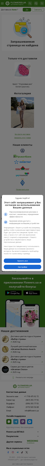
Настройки (22, 267)
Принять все (22, 261)
